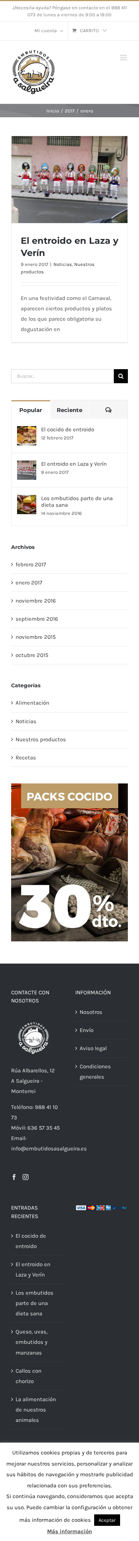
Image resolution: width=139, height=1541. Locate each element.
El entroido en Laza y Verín (74, 464)
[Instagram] (26, 1177)
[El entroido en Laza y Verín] (26, 465)
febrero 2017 (31, 564)
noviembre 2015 (36, 637)
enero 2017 (29, 582)
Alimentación (32, 702)
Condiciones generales (95, 1071)
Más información (69, 1531)
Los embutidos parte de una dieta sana (77, 501)
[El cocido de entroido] (26, 431)
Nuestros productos (41, 739)
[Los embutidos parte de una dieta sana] (26, 500)
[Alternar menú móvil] (124, 57)
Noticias (62, 264)
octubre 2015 (32, 655)
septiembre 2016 (37, 619)
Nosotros (91, 1012)
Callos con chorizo (29, 1376)
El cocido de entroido (67, 429)
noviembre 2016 (36, 600)
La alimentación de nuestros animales (36, 1409)
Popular (30, 410)
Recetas (26, 757)
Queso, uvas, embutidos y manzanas (31, 1342)
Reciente (69, 410)
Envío (86, 1030)
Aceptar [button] (107, 1520)
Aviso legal (93, 1048)
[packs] (69, 786)
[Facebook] (14, 1177)
